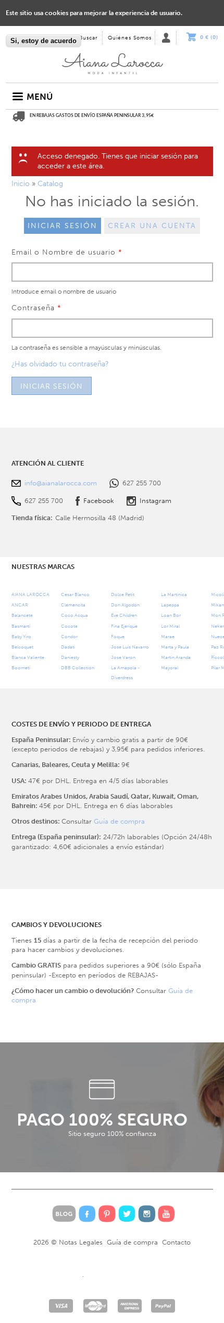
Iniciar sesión (62, 225)
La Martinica (174, 594)
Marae (168, 636)
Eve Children (124, 615)
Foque (118, 636)
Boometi (20, 667)
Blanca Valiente (27, 657)
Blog (64, 1213)
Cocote (69, 626)
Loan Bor (171, 615)
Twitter (126, 1213)
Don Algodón (125, 604)
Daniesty (70, 657)
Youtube (166, 1213)
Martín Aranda (176, 657)
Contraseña (36, 307)
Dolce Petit (122, 594)
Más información (32, 30)
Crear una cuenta (152, 225)
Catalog (50, 183)
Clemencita (73, 604)
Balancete (22, 615)
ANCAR (19, 604)
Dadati (68, 647)
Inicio (112, 62)
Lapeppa (170, 604)
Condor (69, 636)
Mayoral (169, 667)
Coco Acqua (74, 615)
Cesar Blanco (75, 594)
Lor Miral (170, 626)
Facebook (98, 501)
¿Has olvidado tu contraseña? (60, 364)
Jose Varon (123, 657)
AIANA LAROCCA (30, 594)
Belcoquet (22, 647)
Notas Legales (81, 1242)
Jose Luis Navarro (130, 647)
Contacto (176, 1242)
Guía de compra (119, 821)
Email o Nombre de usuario (66, 252)
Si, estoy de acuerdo (43, 41)
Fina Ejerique (124, 626)
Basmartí (20, 626)
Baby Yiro (21, 636)
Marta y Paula (175, 647)
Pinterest (107, 1213)
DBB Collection (77, 667)
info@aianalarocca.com (60, 483)
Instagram (155, 501)
